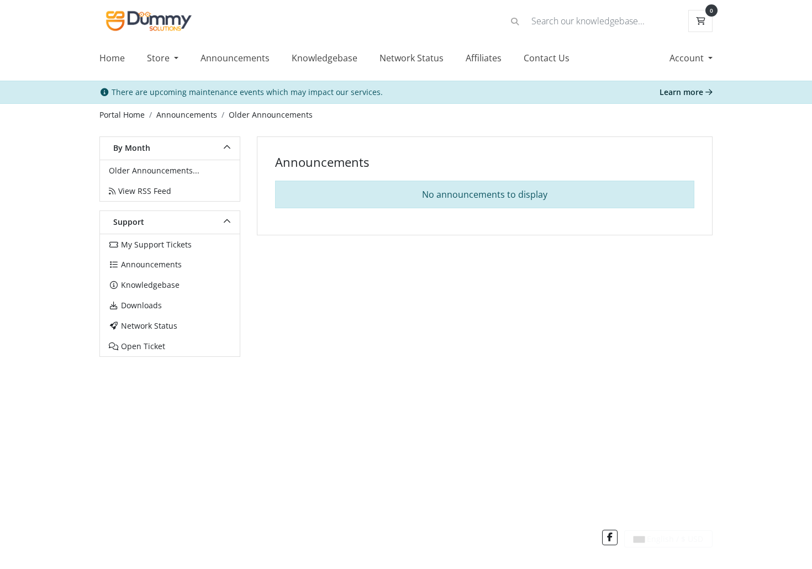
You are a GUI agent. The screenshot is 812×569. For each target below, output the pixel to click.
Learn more (682, 92)
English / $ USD (674, 539)
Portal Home (122, 114)
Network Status (411, 58)
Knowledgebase (324, 58)
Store (159, 58)
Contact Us (547, 58)
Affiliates (484, 58)
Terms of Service (196, 540)
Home (112, 58)
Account (687, 58)
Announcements (235, 58)
